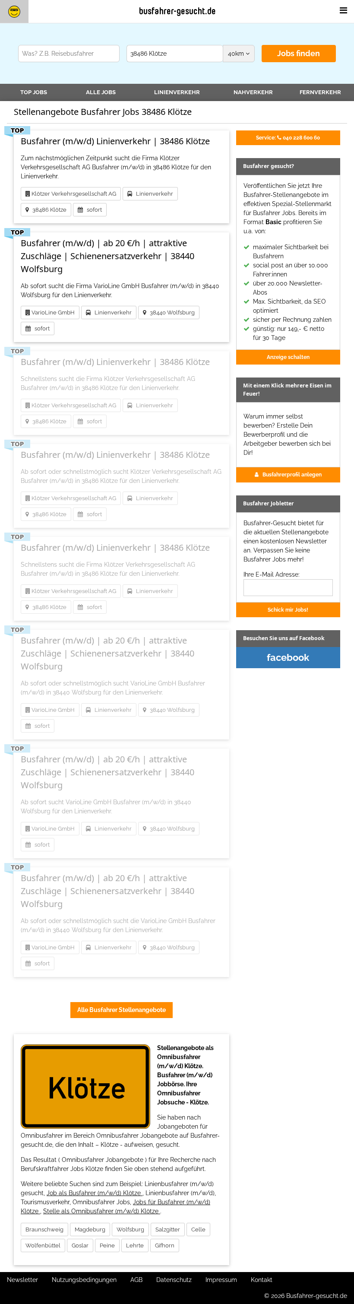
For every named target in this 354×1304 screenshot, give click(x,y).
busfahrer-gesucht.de (177, 11)
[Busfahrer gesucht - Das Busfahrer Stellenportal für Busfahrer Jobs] (14, 11)
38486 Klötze (47, 209)
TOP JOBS (33, 92)
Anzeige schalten (288, 357)
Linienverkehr (177, 92)
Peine (107, 1245)
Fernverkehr (320, 92)
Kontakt (261, 1279)
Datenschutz (174, 1279)
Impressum (221, 1279)
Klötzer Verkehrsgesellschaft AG (73, 193)
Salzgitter (167, 1229)
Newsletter (22, 1279)
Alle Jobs (101, 92)
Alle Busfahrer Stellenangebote (121, 1009)
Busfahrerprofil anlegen (292, 474)
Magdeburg (90, 1229)
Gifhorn (164, 1245)
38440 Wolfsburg (170, 312)
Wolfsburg (130, 1229)
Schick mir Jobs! (288, 609)
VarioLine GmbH (52, 312)
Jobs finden (298, 53)
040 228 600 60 (288, 137)
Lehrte (135, 1245)
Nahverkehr (253, 92)
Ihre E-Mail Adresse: (271, 574)
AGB (136, 1279)
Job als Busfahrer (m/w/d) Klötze (94, 1193)
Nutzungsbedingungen (84, 1279)
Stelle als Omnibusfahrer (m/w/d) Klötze (101, 1211)
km (237, 53)
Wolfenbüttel (42, 1245)
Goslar (80, 1245)
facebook (288, 657)
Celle (198, 1229)
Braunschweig (44, 1229)
